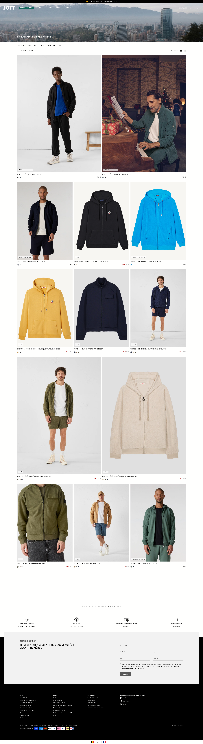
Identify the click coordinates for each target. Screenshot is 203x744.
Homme (91, 606)
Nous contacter (58, 700)
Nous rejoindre (91, 702)
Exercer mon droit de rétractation (63, 705)
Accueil (84, 606)
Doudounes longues (26, 702)
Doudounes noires (25, 705)
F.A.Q (54, 697)
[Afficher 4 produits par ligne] (184, 50)
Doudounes (23, 697)
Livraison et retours (71, 725)
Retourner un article (59, 702)
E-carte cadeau (24, 715)
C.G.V (61, 725)
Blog (54, 715)
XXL (28, 170)
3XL (38, 257)
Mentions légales (53, 725)
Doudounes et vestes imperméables (31, 712)
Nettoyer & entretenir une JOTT (62, 712)
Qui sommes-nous (92, 697)
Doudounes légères (26, 707)
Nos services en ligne (59, 710)
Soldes (22, 718)
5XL (122, 344)
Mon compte (57, 707)
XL (90, 166)
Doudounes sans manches (28, 700)
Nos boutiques (91, 700)
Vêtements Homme (100, 606)
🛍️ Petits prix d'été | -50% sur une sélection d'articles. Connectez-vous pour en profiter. (101, 1)
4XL (51, 257)
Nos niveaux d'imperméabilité (95, 707)
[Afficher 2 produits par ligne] (181, 50)
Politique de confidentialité (38, 725)
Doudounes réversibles (27, 710)
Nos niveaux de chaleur (93, 705)
